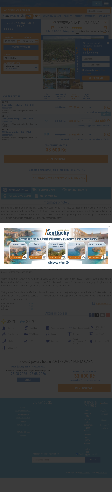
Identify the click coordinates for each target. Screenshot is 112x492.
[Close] (109, 226)
